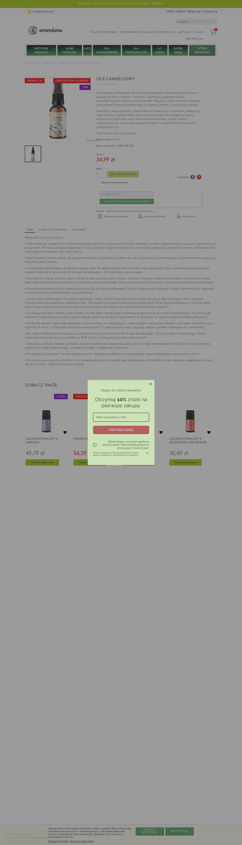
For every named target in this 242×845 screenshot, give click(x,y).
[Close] (150, 384)
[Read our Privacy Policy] (147, 453)
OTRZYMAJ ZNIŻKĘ (121, 430)
